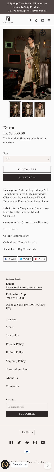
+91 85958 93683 (15, 298)
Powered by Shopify (37, 462)
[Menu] (49, 19)
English (26, 432)
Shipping (25, 138)
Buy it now (27, 177)
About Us (12, 378)
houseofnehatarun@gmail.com (24, 287)
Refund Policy (15, 352)
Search (10, 327)
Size (5, 153)
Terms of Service (16, 369)
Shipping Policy (16, 361)
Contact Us (13, 386)
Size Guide (12, 335)
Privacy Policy (15, 344)
